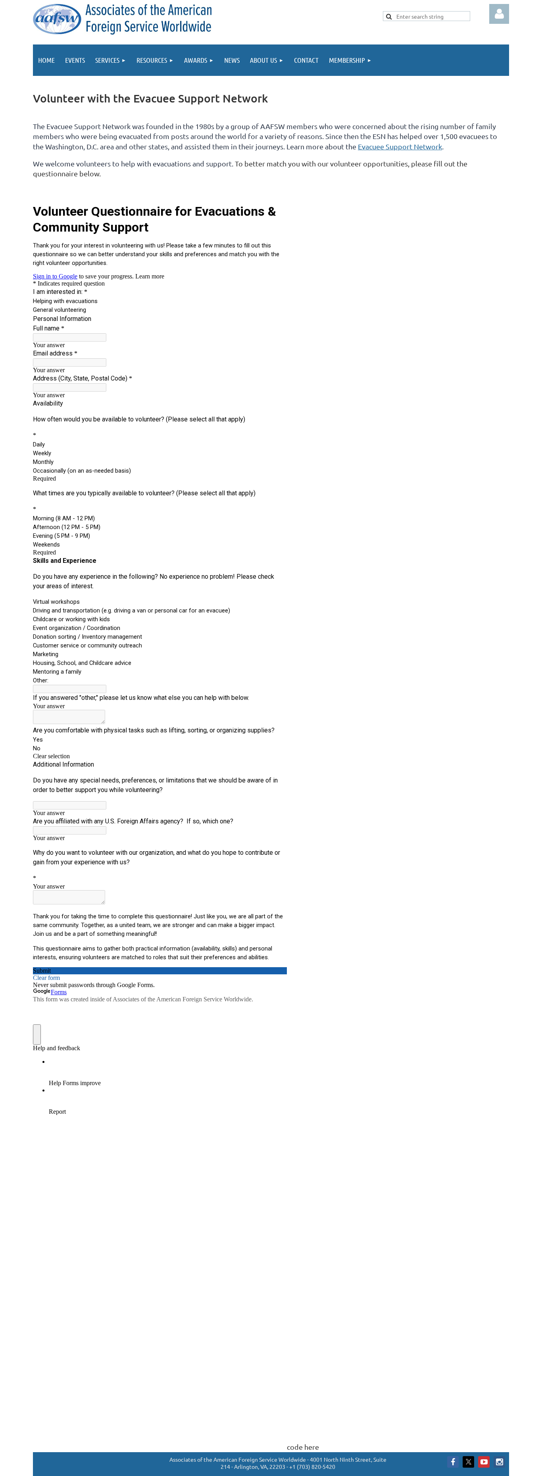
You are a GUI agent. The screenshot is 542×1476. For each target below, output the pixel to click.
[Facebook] (453, 1462)
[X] (468, 1462)
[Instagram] (499, 1462)
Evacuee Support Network (400, 146)
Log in (499, 14)
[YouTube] (484, 1462)
